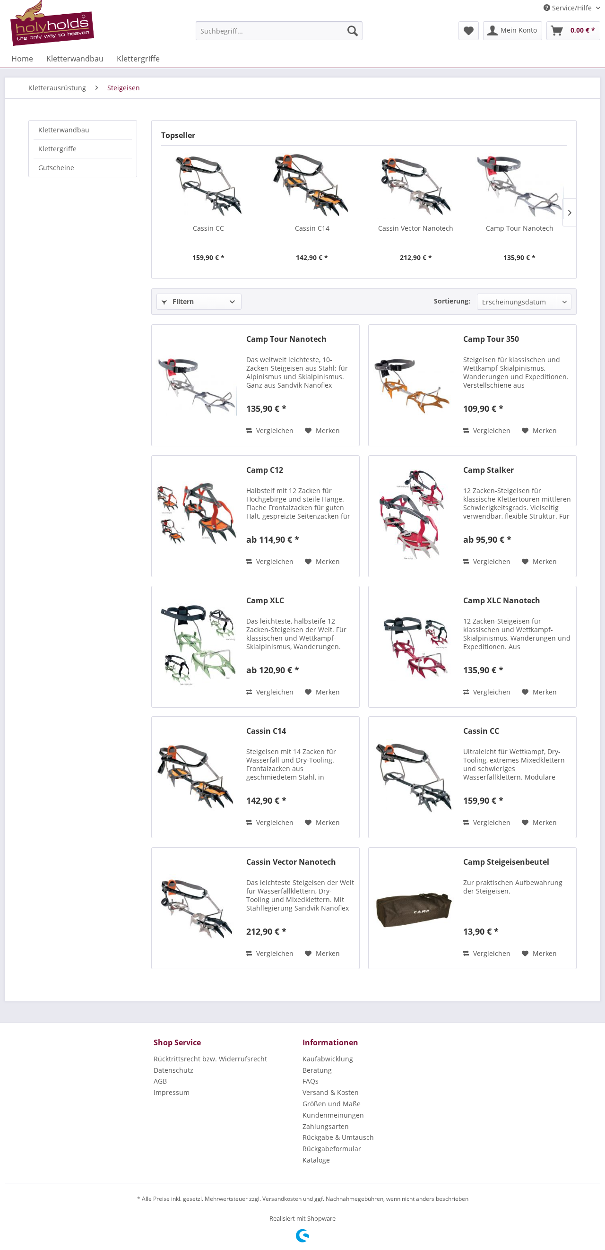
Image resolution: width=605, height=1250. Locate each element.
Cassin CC (208, 228)
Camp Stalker (488, 470)
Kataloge (316, 1159)
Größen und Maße (331, 1103)
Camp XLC (265, 601)
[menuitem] (279, 30)
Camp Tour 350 (491, 339)
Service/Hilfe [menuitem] (572, 7)
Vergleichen (274, 430)
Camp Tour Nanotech (519, 228)
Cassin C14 (312, 228)
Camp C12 (264, 470)
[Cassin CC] (208, 186)
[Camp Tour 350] (413, 385)
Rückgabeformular (331, 1148)
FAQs (310, 1080)
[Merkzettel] (468, 30)
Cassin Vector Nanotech (415, 228)
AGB (160, 1080)
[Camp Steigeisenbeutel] (413, 908)
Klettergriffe (57, 148)
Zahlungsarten (325, 1126)
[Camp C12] (196, 516)
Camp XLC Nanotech (501, 601)
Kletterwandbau (63, 129)
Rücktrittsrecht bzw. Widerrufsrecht (210, 1058)
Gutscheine (56, 167)
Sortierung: (452, 300)
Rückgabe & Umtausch (338, 1137)
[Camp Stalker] (413, 516)
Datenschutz (173, 1070)
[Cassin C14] (312, 186)
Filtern (182, 301)
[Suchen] (353, 30)
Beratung (317, 1070)
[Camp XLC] (196, 647)
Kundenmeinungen (333, 1115)
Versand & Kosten (330, 1092)
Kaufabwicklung (327, 1058)
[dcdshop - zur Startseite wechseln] (52, 23)
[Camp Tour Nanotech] (520, 186)
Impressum (172, 1092)
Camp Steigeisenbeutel (506, 862)
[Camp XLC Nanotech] (413, 647)
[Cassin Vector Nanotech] (416, 186)
